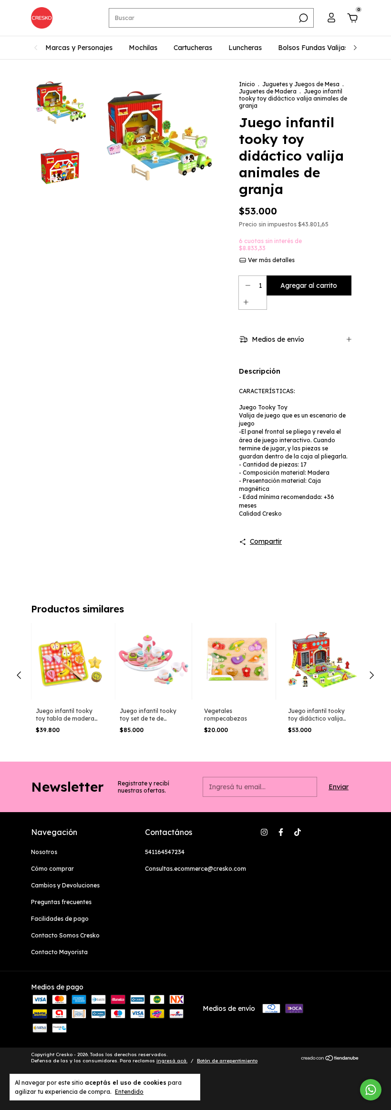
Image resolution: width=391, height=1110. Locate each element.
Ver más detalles (271, 260)
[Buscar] (302, 18)
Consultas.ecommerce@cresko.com (195, 868)
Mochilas (143, 47)
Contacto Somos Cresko (65, 935)
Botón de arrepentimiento (227, 1061)
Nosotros (44, 851)
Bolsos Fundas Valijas (313, 47)
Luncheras (245, 47)
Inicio (247, 84)
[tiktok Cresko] (297, 832)
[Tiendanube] (330, 1058)
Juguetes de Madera (268, 91)
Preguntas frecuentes (61, 902)
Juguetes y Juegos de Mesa (301, 84)
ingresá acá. (171, 1061)
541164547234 (165, 851)
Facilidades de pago (60, 918)
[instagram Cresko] (264, 832)
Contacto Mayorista (59, 952)
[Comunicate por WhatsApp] (370, 1089)
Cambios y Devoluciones (65, 885)
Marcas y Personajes (79, 47)
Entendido (129, 1091)
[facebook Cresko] (281, 832)
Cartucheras (193, 47)
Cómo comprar (52, 868)
